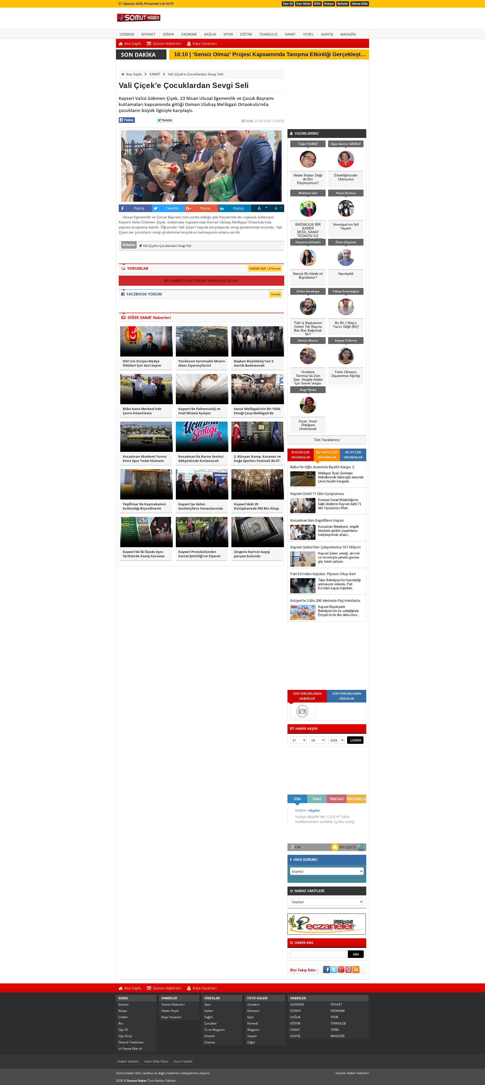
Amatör (209, 1036)
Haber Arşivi (170, 1011)
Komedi (252, 1023)
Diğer (251, 1042)
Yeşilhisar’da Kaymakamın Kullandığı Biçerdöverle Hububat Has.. (144, 506)
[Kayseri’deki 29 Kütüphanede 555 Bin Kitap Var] (257, 484)
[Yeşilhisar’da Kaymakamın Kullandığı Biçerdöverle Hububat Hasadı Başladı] (146, 484)
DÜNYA (295, 1011)
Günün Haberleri (173, 1004)
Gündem (253, 1004)
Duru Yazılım (183, 1061)
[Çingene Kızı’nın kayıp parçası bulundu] (257, 532)
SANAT (154, 74)
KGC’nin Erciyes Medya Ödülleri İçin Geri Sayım (142, 363)
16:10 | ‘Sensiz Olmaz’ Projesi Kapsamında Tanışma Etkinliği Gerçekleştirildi (272, 54)
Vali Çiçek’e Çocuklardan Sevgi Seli (196, 74)
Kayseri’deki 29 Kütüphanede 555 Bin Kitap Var (256, 506)
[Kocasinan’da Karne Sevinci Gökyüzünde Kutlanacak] (202, 437)
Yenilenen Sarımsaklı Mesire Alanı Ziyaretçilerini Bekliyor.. (201, 363)
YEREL (335, 1030)
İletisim (342, 4)
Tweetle (172, 208)
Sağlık (208, 1017)
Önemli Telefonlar (131, 1042)
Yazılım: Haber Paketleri (352, 1073)
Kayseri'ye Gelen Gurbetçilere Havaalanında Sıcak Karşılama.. (200, 506)
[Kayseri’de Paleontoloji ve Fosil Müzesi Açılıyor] (202, 389)
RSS (317, 4)
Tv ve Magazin (214, 1030)
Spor (207, 1004)
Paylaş (139, 208)
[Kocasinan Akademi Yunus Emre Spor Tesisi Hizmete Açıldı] (146, 437)
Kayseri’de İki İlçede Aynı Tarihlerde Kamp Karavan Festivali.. (144, 554)
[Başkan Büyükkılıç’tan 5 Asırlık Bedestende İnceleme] (257, 341)
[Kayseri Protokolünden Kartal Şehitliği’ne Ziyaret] (202, 532)
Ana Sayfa (133, 74)
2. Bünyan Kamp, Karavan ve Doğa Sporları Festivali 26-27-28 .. (257, 458)
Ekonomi (253, 1011)
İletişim (123, 1004)
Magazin (253, 1030)
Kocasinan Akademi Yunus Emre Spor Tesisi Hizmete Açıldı (144, 458)
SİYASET (336, 1004)
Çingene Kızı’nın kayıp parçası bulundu (252, 554)
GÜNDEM (297, 1004)
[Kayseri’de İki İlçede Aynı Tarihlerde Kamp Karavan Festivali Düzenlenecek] (146, 532)
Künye (329, 4)
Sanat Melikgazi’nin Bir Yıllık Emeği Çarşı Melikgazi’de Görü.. (257, 411)
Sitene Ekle (360, 4)
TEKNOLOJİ (338, 1023)
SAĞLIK (295, 1017)
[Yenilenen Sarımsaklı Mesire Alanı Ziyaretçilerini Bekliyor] (202, 341)
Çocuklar (210, 1023)
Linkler (123, 1017)
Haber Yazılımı (128, 1061)
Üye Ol (288, 4)
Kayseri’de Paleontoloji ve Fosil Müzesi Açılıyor (199, 411)
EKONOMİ (338, 1011)
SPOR (334, 1017)
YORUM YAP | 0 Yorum (264, 268)
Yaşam (252, 1036)
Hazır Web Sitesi (156, 1061)
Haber (208, 1011)
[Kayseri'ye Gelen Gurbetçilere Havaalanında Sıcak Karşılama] (202, 484)
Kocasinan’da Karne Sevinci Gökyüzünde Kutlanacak (201, 458)
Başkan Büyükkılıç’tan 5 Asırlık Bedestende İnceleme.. (253, 363)
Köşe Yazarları (171, 1017)
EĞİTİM (295, 1023)
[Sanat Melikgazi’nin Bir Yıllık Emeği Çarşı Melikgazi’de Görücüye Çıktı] (257, 389)
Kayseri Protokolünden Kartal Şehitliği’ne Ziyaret (199, 554)
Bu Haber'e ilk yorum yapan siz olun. (201, 280)
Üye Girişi (303, 4)
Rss (120, 1023)
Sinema (209, 1042)
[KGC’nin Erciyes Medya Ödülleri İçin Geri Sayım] (146, 341)
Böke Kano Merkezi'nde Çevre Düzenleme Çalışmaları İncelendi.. (142, 411)
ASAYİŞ (295, 1036)
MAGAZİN (338, 1036)
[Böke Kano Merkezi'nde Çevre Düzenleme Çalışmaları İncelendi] (146, 389)
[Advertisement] (328, 96)
